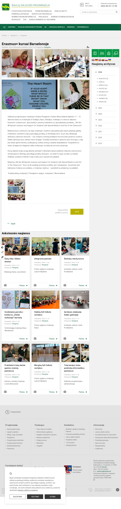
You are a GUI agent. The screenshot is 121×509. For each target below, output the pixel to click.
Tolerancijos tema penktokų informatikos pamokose (74, 368)
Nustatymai (17, 497)
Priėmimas (10, 448)
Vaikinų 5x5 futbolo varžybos (42, 313)
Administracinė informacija (24, 17)
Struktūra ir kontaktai (22, 11)
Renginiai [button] (71, 27)
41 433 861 (103, 467)
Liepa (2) (101, 82)
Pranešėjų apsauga (20, 14)
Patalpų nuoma (42, 440)
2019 (100, 143)
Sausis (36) (102, 102)
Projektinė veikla (71, 440)
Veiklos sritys (60, 11)
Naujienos (14, 35)
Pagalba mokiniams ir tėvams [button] (30, 27)
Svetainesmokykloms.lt (102, 491)
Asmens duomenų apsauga (62, 17)
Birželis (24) (103, 85)
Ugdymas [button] (11, 27)
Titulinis (4, 35)
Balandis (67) (103, 92)
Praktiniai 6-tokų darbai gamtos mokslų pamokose (14, 368)
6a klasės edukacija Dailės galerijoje (72, 313)
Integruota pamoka (42, 259)
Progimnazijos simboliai (15, 440)
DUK (24, 20)
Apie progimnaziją (13, 429)
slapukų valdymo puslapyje (28, 490)
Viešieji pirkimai (71, 445)
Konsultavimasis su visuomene (42, 20)
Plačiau (22, 285)
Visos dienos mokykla (44, 429)
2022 (100, 126)
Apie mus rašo (100, 443)
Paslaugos (43, 17)
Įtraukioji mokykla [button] (57, 27)
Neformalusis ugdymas (44, 432)
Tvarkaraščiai (15, 412)
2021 (100, 132)
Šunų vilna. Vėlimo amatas (12, 260)
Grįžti (13, 224)
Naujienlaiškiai (100, 446)
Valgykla (39, 446)
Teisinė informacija (43, 11)
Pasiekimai (10, 437)
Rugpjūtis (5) (103, 78)
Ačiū (77, 212)
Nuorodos (16, 20)
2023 (100, 120)
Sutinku (53, 497)
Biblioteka (40, 443)
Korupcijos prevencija (42, 14)
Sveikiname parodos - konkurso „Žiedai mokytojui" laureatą (14, 315)
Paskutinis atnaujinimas (109, 5)
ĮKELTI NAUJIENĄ (88, 5)
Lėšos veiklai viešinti (73, 437)
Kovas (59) (102, 95)
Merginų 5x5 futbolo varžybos (43, 366)
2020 (100, 137)
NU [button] (45, 27)
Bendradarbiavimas (13, 446)
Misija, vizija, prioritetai (14, 435)
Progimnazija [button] (83, 27)
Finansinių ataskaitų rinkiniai (75, 434)
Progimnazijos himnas (14, 443)
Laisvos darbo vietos (102, 432)
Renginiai (24, 35)
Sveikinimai (99, 448)
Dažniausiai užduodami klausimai (106, 437)
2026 (100, 72)
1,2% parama (70, 442)
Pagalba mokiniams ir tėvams (46, 435)
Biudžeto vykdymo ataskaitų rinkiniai (75, 430)
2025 (100, 108)
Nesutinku (35, 497)
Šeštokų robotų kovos (74, 259)
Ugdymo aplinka (12, 432)
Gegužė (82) (103, 88)
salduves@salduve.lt (104, 471)
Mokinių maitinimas (43, 437)
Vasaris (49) (103, 98)
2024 (100, 114)
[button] (4, 27)
